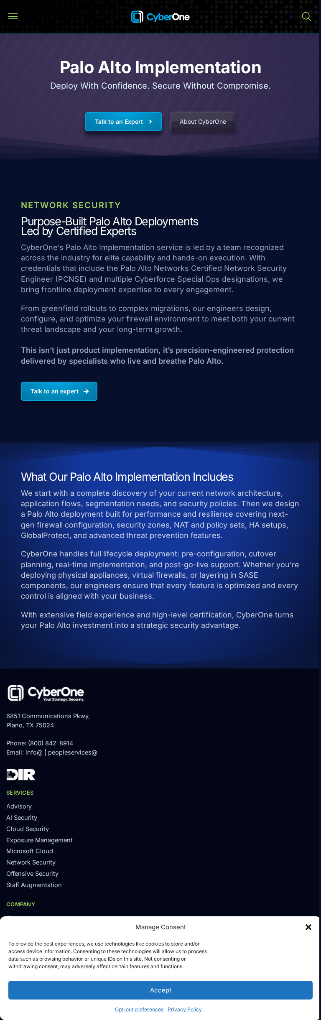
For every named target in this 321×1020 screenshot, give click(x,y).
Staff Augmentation (34, 885)
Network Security (31, 862)
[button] (308, 927)
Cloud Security (27, 829)
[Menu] (16, 16)
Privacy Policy (185, 1009)
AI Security (21, 817)
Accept (160, 990)
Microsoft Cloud (29, 851)
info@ (34, 752)
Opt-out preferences (139, 1009)
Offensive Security (32, 873)
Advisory (19, 806)
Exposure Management (39, 840)
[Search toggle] (307, 16)
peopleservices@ (72, 752)
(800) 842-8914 (50, 743)
